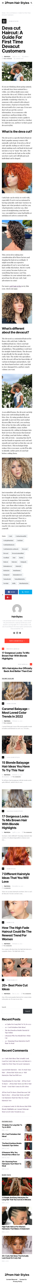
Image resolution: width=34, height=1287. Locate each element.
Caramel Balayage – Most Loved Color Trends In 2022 (15, 712)
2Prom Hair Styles (17, 2)
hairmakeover (7, 566)
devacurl (24, 549)
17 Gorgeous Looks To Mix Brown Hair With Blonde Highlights (15, 822)
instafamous (16, 570)
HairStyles (7, 56)
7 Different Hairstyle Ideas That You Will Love (16, 877)
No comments (17, 777)
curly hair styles (15, 286)
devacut (5, 553)
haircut (5, 562)
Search (4, 1007)
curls (10, 536)
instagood (6, 575)
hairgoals (23, 562)
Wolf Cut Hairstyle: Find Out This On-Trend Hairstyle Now (15, 1097)
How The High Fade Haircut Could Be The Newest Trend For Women (16, 933)
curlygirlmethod (8, 540)
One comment (8, 58)
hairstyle (18, 566)
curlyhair (20, 540)
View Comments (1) (16, 641)
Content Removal (11, 1279)
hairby (21, 558)
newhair (5, 583)
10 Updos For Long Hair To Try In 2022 (18, 1024)
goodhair (6, 558)
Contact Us (23, 1279)
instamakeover (17, 575)
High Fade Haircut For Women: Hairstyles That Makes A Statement (15, 1228)
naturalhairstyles (20, 579)
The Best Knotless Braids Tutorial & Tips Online (17, 1031)
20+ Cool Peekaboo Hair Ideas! (15, 1027)
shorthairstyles (23, 583)
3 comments (7, 888)
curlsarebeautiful (21, 536)
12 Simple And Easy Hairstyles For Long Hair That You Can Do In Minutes (16, 1199)
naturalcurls (7, 579)
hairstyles (6, 570)
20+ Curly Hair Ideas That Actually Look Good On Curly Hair (15, 1257)
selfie (13, 583)
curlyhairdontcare (8, 545)
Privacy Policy (17, 1281)
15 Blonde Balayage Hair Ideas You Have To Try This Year (16, 766)
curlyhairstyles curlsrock (10, 549)
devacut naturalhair (18, 553)
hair (14, 558)
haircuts (14, 562)
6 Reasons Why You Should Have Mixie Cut (18, 1037)
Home (3, 13)
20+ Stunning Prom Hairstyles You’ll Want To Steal (17, 1042)
